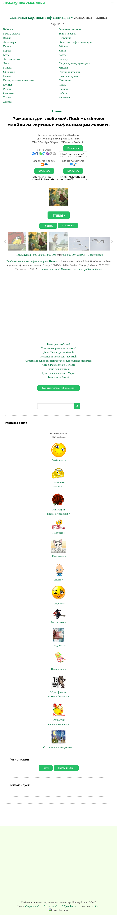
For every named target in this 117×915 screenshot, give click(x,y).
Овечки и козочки (69, 71)
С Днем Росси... (70, 906)
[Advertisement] (58, 307)
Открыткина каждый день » (58, 721)
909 (83, 254)
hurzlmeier (47, 269)
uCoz (97, 906)
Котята (63, 54)
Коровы (7, 50)
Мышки (63, 67)
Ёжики (7, 46)
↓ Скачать (48, 225)
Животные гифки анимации (75, 42)
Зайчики (64, 46)
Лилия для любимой (58, 368)
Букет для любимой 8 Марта (58, 372)
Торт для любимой (58, 377)
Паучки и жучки (68, 76)
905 (64, 254)
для (74, 269)
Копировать (73, 148)
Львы (6, 63)
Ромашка (66, 269)
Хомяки (7, 101)
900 (40, 254)
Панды (7, 76)
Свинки (63, 88)
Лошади (63, 59)
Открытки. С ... (33, 906)
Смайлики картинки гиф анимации (26, 261)
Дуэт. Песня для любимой (58, 352)
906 (69, 254)
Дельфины (65, 37)
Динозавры (9, 42)
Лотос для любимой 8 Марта (58, 364)
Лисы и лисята (11, 59)
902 (49, 254)
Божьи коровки (67, 33)
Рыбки (7, 88)
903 (54, 254)
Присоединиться (66, 768)
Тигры (7, 97)
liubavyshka (84, 269)
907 (74, 254)
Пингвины (65, 80)
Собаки (63, 93)
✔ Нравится (68, 225)
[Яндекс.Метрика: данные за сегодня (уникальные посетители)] (58, 910)
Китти (62, 50)
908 (79, 254)
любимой (97, 269)
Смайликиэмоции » (59, 484)
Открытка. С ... (51, 906)
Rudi (57, 269)
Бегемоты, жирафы (70, 29)
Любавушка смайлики (24, 3)
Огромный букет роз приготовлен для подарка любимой (58, 360)
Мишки (7, 67)
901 (45, 254)
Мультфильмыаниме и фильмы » (58, 694)
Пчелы (62, 84)
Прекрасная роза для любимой (58, 348)
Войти (46, 768)
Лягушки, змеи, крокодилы (74, 63)
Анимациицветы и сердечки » (58, 511)
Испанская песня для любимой (58, 356)
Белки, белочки (12, 33)
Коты (6, 54)
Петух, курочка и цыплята (18, 80)
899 (35, 254)
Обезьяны (9, 71)
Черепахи (64, 97)
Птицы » (58, 111)
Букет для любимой (58, 344)
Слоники (8, 93)
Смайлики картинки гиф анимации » (41, 17)
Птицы (7, 84)
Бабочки (8, 29)
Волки (7, 37)
